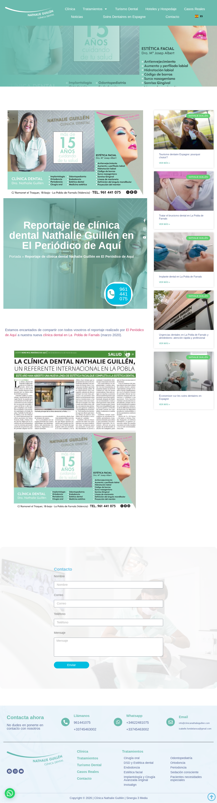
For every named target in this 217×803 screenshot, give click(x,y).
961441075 (82, 722)
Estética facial (133, 772)
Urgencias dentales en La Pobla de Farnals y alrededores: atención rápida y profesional (184, 336)
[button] (10, 793)
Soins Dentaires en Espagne (124, 17)
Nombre (59, 576)
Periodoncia (178, 767)
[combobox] (199, 16)
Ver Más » (164, 163)
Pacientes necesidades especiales (186, 778)
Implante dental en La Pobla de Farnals (180, 276)
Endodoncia (132, 767)
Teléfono (59, 614)
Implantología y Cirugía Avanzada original (139, 778)
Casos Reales (194, 9)
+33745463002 (85, 729)
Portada (15, 256)
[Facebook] (9, 771)
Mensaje (59, 632)
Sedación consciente (184, 772)
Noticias (77, 17)
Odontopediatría (181, 758)
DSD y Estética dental (138, 762)
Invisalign (130, 784)
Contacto (172, 17)
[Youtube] (21, 771)
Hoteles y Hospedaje (160, 9)
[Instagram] (15, 771)
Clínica (70, 9)
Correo (58, 595)
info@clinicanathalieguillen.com (194, 723)
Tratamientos (92, 9)
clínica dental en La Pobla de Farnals (71, 335)
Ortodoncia (177, 762)
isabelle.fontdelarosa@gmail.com (195, 728)
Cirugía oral (132, 758)
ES (201, 16)
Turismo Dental (126, 9)
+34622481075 (137, 722)
